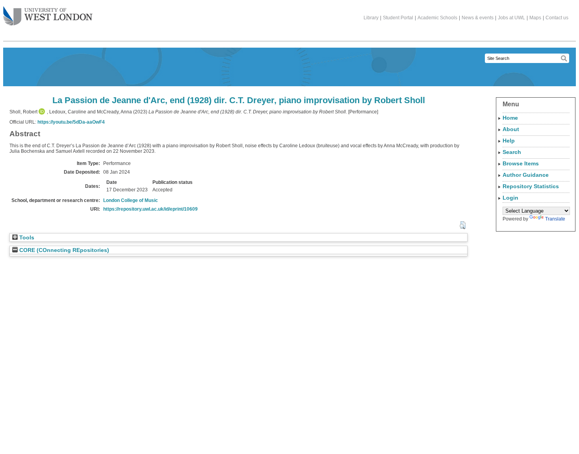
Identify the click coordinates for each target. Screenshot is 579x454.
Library (371, 17)
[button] (463, 225)
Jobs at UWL (511, 17)
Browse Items (521, 163)
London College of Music (130, 200)
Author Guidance (526, 175)
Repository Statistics (531, 186)
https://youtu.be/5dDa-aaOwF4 (71, 122)
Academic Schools (437, 17)
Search (512, 152)
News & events (478, 17)
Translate (555, 219)
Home (510, 118)
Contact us (557, 17)
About (511, 129)
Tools (26, 238)
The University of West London (47, 16)
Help (509, 140)
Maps (535, 17)
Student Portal (398, 17)
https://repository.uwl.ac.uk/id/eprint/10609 (150, 209)
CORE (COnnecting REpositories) (63, 250)
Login (510, 198)
